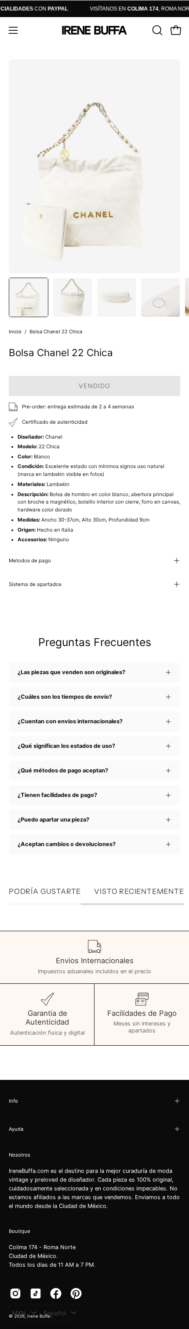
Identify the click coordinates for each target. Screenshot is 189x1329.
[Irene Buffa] (94, 30)
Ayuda (16, 1129)
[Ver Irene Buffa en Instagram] (15, 1293)
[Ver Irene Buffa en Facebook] (55, 1293)
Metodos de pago (30, 560)
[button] (156, 30)
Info (13, 1101)
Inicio (15, 332)
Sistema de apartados (35, 584)
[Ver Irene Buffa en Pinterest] (76, 1293)
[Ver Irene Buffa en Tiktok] (35, 1293)
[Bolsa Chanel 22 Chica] (28, 297)
